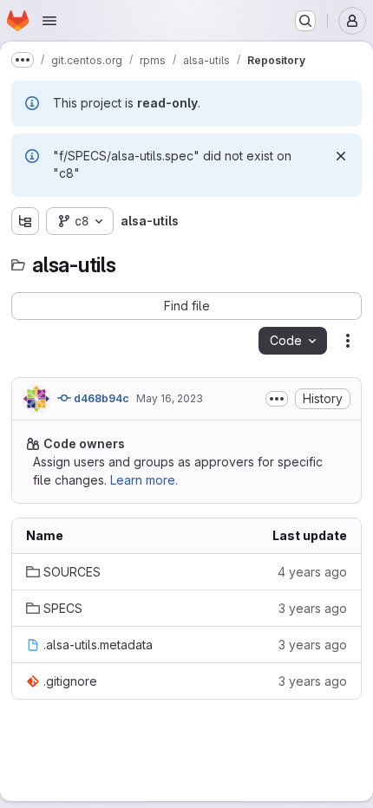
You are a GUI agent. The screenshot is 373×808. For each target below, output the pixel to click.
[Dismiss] (340, 156)
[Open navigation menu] (49, 21)
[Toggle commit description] (276, 399)
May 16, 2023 (169, 398)
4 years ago (312, 571)
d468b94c (100, 398)
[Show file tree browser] (25, 221)
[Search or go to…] (305, 20)
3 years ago (312, 608)
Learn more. (144, 479)
